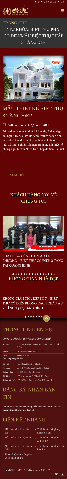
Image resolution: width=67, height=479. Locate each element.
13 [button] (46, 274)
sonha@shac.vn (23, 355)
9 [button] (35, 274)
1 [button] (13, 274)
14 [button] (48, 274)
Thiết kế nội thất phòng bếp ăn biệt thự (50, 439)
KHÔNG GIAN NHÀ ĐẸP (33, 278)
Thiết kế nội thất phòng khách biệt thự (48, 431)
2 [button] (16, 274)
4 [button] (21, 274)
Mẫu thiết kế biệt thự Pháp (18, 437)
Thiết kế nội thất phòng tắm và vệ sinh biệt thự (18, 456)
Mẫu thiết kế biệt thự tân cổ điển (18, 448)
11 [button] (40, 274)
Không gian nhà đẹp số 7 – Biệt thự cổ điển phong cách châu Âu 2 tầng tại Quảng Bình (33, 303)
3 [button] (18, 274)
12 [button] (43, 274)
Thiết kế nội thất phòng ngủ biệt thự (50, 448)
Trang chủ (15, 23)
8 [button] (32, 274)
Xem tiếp (17, 175)
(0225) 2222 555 (56, 2)
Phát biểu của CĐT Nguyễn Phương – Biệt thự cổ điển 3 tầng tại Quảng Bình (33, 260)
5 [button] (24, 274)
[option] (33, 242)
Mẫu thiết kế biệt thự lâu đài (17, 431)
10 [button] (37, 274)
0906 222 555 (41, 2)
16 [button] (54, 274)
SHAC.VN (46, 470)
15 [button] (51, 274)
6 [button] (26, 274)
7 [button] (29, 274)
